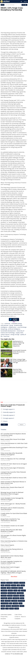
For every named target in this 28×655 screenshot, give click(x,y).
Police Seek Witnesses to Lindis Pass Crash (14, 443)
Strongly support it (8, 409)
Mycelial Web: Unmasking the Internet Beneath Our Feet (19, 371)
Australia (3, 582)
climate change (15, 606)
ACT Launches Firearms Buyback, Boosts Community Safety (13, 434)
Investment (4, 595)
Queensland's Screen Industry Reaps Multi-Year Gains (12, 556)
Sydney (3, 606)
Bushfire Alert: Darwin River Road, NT (12, 487)
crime (3, 600)
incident (16, 608)
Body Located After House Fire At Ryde (13, 439)
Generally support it (9, 412)
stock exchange (21, 327)
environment (14, 587)
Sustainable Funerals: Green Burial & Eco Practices (19, 351)
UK (19, 590)
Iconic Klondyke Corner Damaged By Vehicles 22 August (12, 499)
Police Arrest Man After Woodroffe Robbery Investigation (11, 454)
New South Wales (12, 593)
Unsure (5, 421)
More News (14, 576)
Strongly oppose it (8, 418)
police (3, 585)
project (22, 598)
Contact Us (17, 616)
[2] (7, 643)
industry (22, 595)
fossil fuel (6, 336)
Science (2, 4)
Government (9, 582)
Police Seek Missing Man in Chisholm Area (14, 541)
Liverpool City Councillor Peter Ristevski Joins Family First (13, 472)
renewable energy (16, 323)
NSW (18, 585)
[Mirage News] (5, 1)
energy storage (14, 334)
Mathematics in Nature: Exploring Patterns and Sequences (18, 343)
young (11, 325)
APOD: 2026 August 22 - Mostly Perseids (13, 504)
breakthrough (18, 325)
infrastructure (20, 593)
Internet (11, 608)
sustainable (14, 600)
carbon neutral (5, 334)
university (7, 323)
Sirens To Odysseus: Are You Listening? (13, 459)
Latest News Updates (6, 614)
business (10, 590)
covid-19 (23, 590)
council (15, 590)
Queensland (4, 590)
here (14, 316)
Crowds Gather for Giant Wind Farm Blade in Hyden (14, 514)
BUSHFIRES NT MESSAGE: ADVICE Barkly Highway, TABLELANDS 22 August (13, 572)
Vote (4, 424)
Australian (8, 585)
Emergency (8, 600)
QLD (11, 603)
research (14, 585)
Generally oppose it (9, 415)
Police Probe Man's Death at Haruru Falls (13, 478)
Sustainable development (8, 331)
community (22, 582)
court (7, 608)
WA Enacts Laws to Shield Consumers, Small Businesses (12, 508)
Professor (4, 587)
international (4, 325)
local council (4, 593)
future (20, 603)
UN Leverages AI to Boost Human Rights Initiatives (13, 536)
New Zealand (21, 600)
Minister (20, 587)
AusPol (10, 598)
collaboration (12, 327)
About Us (23, 616)
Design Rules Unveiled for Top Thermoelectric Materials (10, 519)
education (10, 595)
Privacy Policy (4, 616)
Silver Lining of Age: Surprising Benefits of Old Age (20, 361)
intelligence (4, 327)
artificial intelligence (14, 329)
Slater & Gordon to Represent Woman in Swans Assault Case (13, 482)
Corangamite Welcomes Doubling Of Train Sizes (14, 448)
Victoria (22, 585)
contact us (7, 653)
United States (16, 598)
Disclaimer (3, 618)
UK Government (5, 603)
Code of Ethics (18, 614)
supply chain (19, 332)
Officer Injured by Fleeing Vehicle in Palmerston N (12, 550)
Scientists (15, 603)
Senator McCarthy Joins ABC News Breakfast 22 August (11, 530)
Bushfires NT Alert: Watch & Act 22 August (14, 464)
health (9, 587)
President (9, 606)
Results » (22, 424)
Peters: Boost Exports (7, 545)
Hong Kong (4, 329)
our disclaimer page (18, 653)
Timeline (3, 429)
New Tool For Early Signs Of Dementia (13, 468)
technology (16, 595)
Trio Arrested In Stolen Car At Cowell (12, 526)
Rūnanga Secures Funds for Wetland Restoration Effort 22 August (12, 493)
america (22, 606)
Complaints (17, 618)
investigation (4, 598)
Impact (3, 608)
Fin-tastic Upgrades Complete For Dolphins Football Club (11, 562)
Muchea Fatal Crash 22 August (10, 567)
